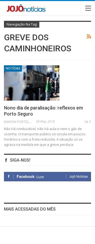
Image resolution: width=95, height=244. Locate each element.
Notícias (13, 68)
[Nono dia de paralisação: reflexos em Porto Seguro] (31, 83)
